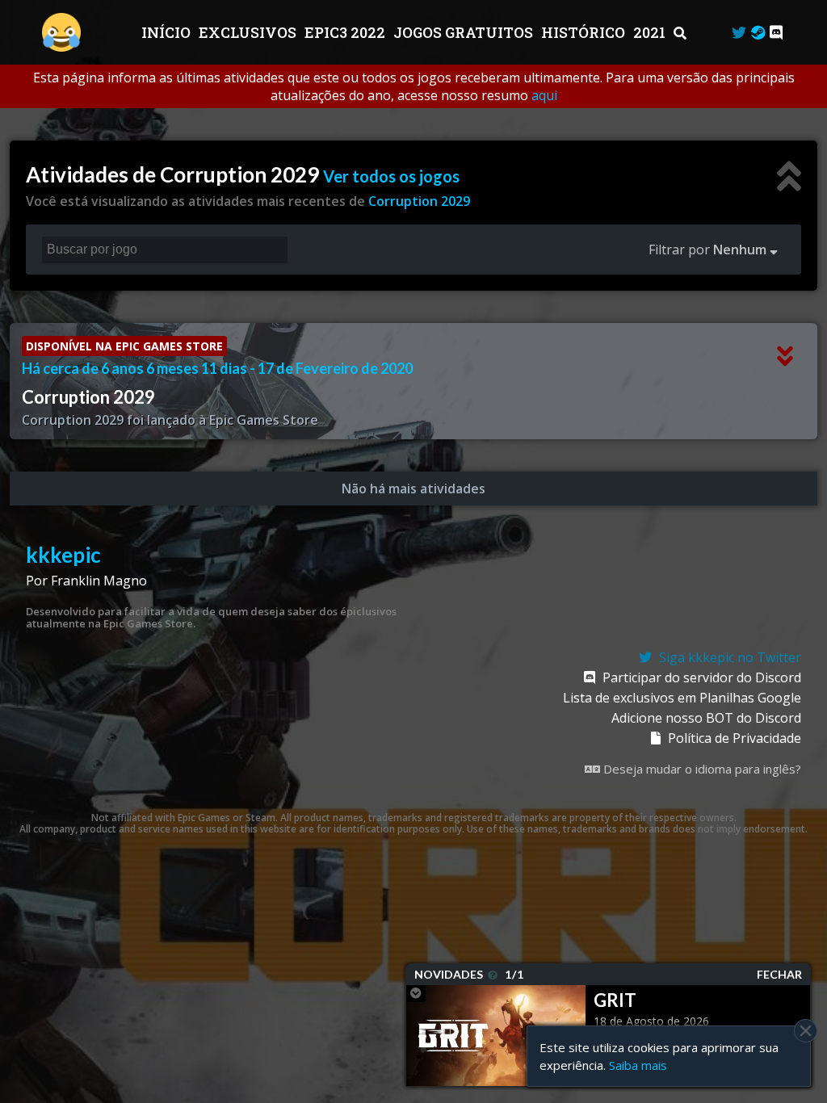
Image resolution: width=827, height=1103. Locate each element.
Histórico (584, 32)
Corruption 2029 (419, 201)
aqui (544, 95)
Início (167, 32)
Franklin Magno (99, 580)
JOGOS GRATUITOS (464, 32)
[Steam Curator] (758, 32)
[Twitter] (739, 32)
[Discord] (776, 32)
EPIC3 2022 (346, 32)
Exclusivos (249, 32)
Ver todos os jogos (391, 176)
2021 (651, 32)
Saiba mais (638, 1065)
